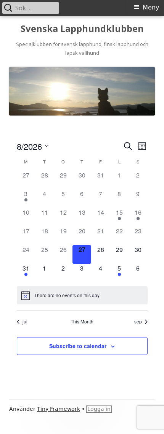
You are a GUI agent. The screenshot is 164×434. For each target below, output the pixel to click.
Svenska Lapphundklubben (82, 29)
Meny (151, 7)
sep (138, 321)
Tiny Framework (58, 409)
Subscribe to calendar (77, 346)
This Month (82, 321)
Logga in (99, 409)
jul (25, 321)
